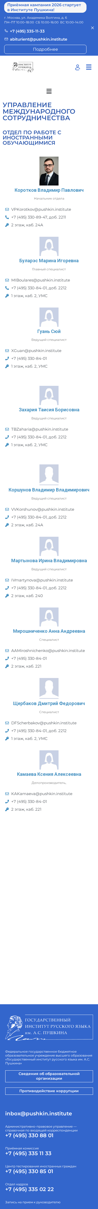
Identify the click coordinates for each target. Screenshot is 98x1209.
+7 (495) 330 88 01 (29, 1135)
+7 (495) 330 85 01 (29, 1171)
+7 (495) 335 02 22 (29, 1189)
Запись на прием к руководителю (32, 1202)
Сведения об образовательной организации (49, 1076)
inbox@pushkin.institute (38, 1113)
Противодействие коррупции (49, 1091)
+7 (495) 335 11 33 (28, 1153)
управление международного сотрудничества (39, 111)
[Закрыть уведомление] (92, 27)
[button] (48, 91)
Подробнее (45, 49)
